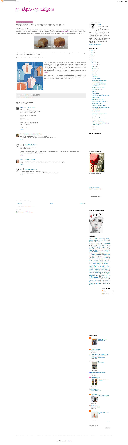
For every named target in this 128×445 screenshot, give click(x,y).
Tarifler (105, 278)
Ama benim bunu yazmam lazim (99, 119)
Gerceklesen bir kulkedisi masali (99, 113)
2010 (92, 61)
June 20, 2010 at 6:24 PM (31, 145)
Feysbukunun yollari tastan (98, 99)
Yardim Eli (91, 283)
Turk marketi (92, 281)
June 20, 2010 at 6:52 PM (30, 159)
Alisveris (22, 97)
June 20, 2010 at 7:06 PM (31, 169)
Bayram (97, 241)
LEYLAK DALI (94, 338)
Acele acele (94, 76)
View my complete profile (95, 44)
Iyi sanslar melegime (97, 117)
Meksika (97, 269)
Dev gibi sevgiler (96, 110)
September (95, 68)
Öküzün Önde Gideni (96, 349)
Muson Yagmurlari (104, 269)
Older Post (82, 203)
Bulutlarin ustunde (96, 78)
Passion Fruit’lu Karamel (96, 390)
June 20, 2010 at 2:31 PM (36, 134)
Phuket (90, 272)
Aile (90, 238)
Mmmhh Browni (95, 93)
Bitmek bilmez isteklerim (95, 243)
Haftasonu (107, 256)
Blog (95, 245)
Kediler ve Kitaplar (95, 361)
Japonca (91, 262)
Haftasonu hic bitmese (97, 103)
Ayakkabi (91, 240)
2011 (92, 59)
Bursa (100, 245)
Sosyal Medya (105, 277)
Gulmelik (101, 256)
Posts (104, 291)
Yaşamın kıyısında (24, 134)
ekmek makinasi (65, 31)
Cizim (103, 247)
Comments (105, 293)
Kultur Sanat (105, 268)
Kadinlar (106, 263)
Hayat (92, 257)
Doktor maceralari (104, 248)
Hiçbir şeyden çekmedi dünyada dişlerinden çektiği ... (99, 81)
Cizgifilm (98, 247)
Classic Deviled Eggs (95, 407)
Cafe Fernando (94, 389)
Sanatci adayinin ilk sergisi (98, 87)
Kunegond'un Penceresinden (98, 372)
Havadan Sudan (94, 373)
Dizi (90, 248)
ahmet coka (94, 411)
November (94, 64)
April (93, 129)
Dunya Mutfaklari (93, 250)
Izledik (96, 260)
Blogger (70, 440)
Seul (99, 275)
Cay (109, 245)
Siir (109, 275)
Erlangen (102, 251)
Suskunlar (94, 91)
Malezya (91, 269)
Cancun (105, 245)
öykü (21, 107)
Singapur (26, 97)
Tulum (107, 280)
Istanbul (101, 259)
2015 (92, 50)
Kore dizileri (92, 268)
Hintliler (106, 257)
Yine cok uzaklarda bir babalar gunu (100, 95)
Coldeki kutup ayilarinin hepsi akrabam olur (99, 84)
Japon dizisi (106, 260)
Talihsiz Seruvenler (94, 278)
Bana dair (103, 240)
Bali (96, 240)
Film (107, 251)
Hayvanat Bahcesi (99, 257)
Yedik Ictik (30, 97)
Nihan (21, 159)
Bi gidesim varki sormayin (98, 121)
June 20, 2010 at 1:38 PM (29, 107)
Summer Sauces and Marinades (98, 357)
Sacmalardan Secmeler (100, 272)
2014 (92, 52)
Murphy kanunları (96, 97)
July (93, 73)
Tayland (91, 280)
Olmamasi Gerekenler (94, 270)
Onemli (102, 270)
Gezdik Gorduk (95, 254)
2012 (92, 57)
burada (45, 72)
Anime (107, 238)
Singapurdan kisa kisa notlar (98, 115)
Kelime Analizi (103, 265)
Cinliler (92, 247)
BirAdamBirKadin (34, 9)
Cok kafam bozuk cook (97, 89)
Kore (108, 266)
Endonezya (96, 251)
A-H (21, 145)
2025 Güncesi (101, 362)
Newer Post (19, 203)
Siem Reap (104, 275)
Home (51, 203)
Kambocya (91, 265)
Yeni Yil (106, 283)
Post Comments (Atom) (28, 206)
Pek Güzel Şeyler (95, 377)
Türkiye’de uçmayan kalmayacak (99, 101)
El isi (90, 251)
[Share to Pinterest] (39, 95)
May (93, 127)
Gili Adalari (96, 256)
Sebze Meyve (99, 273)
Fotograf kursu (107, 253)
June (93, 75)
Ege (101, 250)
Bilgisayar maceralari (104, 241)
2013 (92, 54)
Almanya (102, 238)
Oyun (107, 271)
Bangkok (91, 241)
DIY (107, 247)
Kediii (97, 265)
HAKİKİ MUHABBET (96, 394)
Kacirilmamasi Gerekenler (102, 262)
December (94, 62)
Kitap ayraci (102, 266)
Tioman (103, 280)
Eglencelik (106, 250)
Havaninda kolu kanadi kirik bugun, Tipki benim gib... (100, 124)
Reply (21, 129)
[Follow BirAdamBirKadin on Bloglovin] (96, 232)
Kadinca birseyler (97, 263)
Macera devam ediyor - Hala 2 (99, 105)
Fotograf (91, 253)
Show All (108, 421)
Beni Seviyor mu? (94, 350)
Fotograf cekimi (99, 253)
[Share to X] (35, 95)
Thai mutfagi (97, 280)
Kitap (95, 266)
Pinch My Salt (94, 405)
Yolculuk (91, 284)
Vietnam (106, 281)
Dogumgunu (95, 248)
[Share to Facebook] (37, 95)
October (94, 66)
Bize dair (107, 244)
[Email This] (32, 95)
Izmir (101, 260)
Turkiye (99, 281)
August (94, 70)
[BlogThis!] (34, 95)
